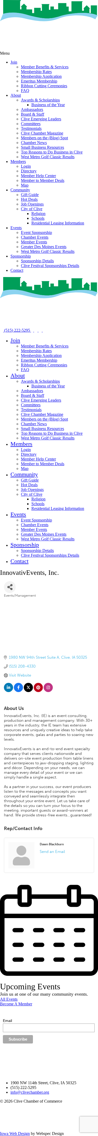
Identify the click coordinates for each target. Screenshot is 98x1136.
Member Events (34, 242)
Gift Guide (30, 194)
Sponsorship (20, 256)
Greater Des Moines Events (43, 246)
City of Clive (31, 209)
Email (7, 1021)
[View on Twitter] (28, 690)
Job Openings (32, 204)
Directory (29, 171)
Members (18, 161)
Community (20, 190)
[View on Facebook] (18, 690)
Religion (38, 213)
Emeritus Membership (39, 81)
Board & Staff (32, 114)
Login (26, 166)
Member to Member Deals (42, 180)
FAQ (25, 90)
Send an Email (52, 851)
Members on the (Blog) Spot (44, 138)
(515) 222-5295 (17, 330)
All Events (9, 999)
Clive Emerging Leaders (41, 119)
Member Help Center (38, 175)
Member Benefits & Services (44, 67)
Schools (37, 218)
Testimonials (31, 128)
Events (16, 228)
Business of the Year (48, 105)
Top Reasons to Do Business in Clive (52, 152)
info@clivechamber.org (29, 1092)
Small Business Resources (42, 147)
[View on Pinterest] (38, 690)
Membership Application (41, 76)
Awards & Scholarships (40, 100)
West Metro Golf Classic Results (47, 157)
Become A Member (16, 1004)
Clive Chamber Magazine (42, 133)
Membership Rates (36, 71)
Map (24, 185)
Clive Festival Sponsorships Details (50, 265)
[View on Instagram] (48, 690)
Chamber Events (34, 237)
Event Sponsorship (36, 232)
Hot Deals (29, 199)
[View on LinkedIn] (8, 690)
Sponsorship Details (37, 261)
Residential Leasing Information (57, 223)
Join (13, 62)
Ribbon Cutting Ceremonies (44, 86)
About (15, 95)
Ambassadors (32, 109)
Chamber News (34, 142)
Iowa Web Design (15, 1133)
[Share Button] (10, 587)
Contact (16, 270)
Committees (31, 123)
